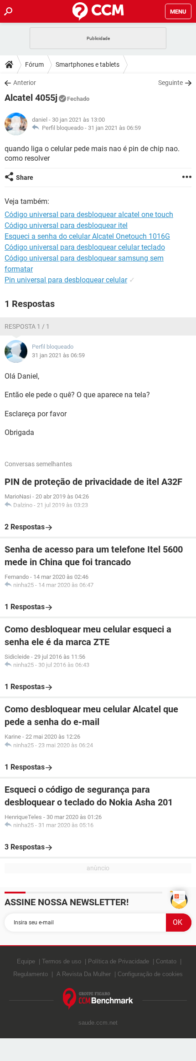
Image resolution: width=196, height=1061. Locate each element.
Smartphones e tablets (87, 64)
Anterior (24, 82)
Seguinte (170, 82)
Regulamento (30, 974)
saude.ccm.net (98, 1022)
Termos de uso (61, 961)
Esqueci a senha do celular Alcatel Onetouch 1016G (87, 236)
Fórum (34, 64)
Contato (166, 961)
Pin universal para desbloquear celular (66, 280)
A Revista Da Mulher (84, 974)
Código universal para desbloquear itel (66, 225)
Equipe (26, 961)
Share (24, 177)
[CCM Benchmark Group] (98, 999)
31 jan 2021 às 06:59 (114, 127)
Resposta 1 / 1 (27, 326)
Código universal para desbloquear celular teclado (85, 247)
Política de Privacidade (118, 961)
